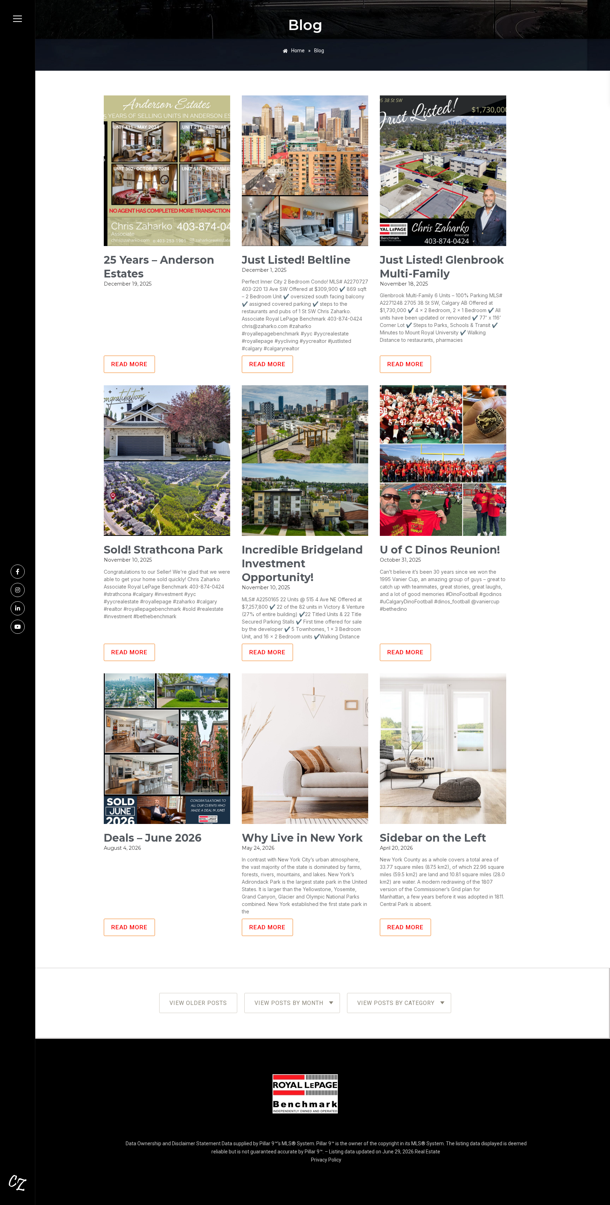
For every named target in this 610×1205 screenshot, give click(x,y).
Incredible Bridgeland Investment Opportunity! (302, 563)
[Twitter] (18, 627)
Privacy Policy (326, 1160)
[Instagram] (18, 590)
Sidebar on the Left (433, 837)
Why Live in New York (302, 837)
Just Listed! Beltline (296, 260)
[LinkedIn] (18, 608)
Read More (129, 364)
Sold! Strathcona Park (163, 549)
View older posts (198, 1003)
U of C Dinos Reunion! (440, 549)
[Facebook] (18, 572)
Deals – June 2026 (153, 837)
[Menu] (17, 19)
